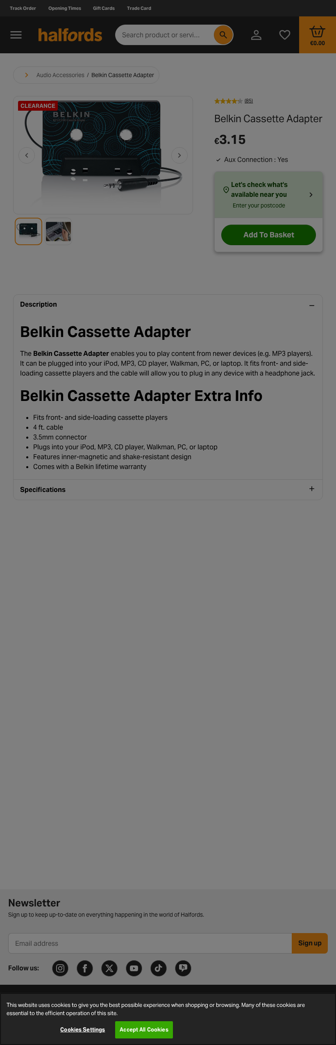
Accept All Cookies (144, 1029)
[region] (168, 1019)
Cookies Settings (82, 1029)
